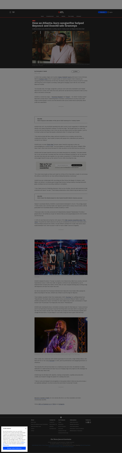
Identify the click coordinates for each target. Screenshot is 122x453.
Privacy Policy (6, 445)
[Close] (25, 428)
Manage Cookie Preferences (14, 448)
